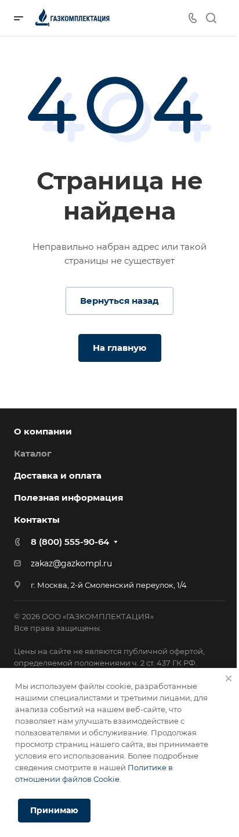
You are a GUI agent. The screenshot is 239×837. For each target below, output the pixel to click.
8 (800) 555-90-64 (70, 541)
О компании (43, 431)
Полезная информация (68, 497)
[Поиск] (210, 18)
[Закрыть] (228, 678)
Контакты (37, 519)
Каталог (33, 453)
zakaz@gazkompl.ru (71, 563)
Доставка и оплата (58, 475)
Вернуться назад (119, 300)
